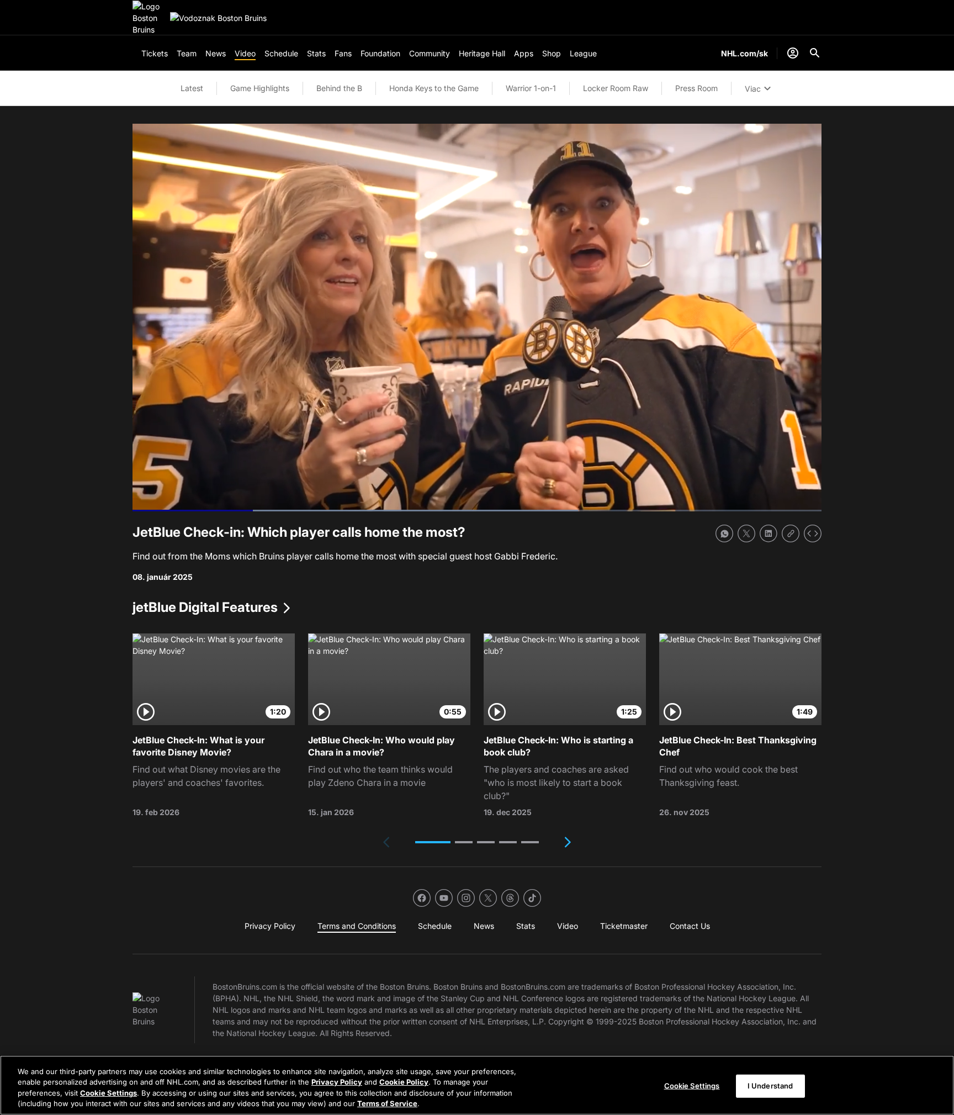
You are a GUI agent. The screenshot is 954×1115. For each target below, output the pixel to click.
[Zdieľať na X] (746, 533)
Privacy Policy (336, 1081)
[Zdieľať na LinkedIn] (768, 533)
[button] (433, 842)
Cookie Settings (108, 1092)
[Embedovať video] (813, 533)
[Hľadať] (815, 53)
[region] (477, 1085)
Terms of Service (387, 1103)
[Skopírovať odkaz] (790, 533)
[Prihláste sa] (792, 53)
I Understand (770, 1085)
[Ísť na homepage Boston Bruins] (149, 18)
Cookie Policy (403, 1081)
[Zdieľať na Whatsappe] (724, 533)
